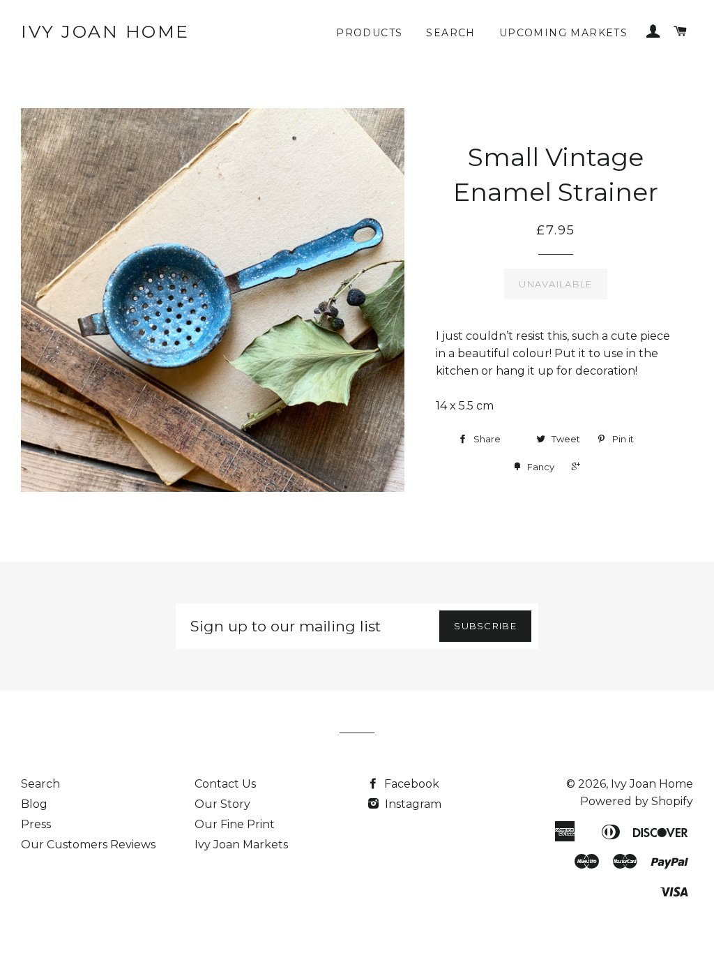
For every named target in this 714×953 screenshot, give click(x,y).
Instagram (411, 804)
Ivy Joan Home (105, 31)
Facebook (410, 783)
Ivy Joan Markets (241, 844)
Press (36, 824)
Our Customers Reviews (88, 844)
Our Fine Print (235, 824)
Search (450, 33)
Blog (34, 804)
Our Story (222, 804)
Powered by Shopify (636, 801)
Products (369, 33)
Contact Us (225, 783)
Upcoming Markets (563, 33)
